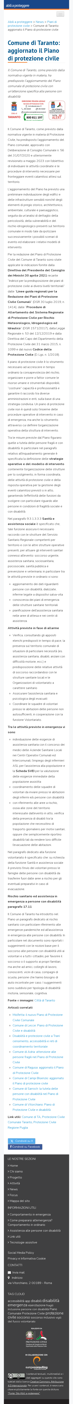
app (27, 1301)
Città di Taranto (44, 1000)
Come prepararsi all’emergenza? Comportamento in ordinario (30, 1222)
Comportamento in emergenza (30, 1214)
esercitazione (37, 1305)
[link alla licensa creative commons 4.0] (16, 1376)
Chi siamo (16, 1171)
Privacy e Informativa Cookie (27, 1258)
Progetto (16, 1177)
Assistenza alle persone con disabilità (35, 1230)
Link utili (15, 1237)
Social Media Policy (21, 1253)
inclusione (14, 1309)
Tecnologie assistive (23, 1242)
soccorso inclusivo (43, 1317)
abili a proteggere (17, 5)
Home (14, 1166)
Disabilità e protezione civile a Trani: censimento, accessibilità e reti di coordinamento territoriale (36, 1041)
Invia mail (18, 1272)
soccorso (23, 1317)
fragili (49, 1305)
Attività (15, 1183)
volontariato (28, 1321)
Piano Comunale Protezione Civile (32, 1311)
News (14, 1189)
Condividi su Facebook (25, 1147)
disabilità (50, 1301)
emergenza (17, 1305)
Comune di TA (31, 1117)
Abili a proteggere (20, 22)
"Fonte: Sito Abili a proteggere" (24, 1393)
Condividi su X (24, 1141)
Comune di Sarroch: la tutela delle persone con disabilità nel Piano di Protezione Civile (35, 1094)
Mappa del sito (20, 1201)
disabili (36, 1300)
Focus (14, 1195)
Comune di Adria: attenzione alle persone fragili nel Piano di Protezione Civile (38, 1057)
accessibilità (16, 1301)
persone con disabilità (35, 1309)
